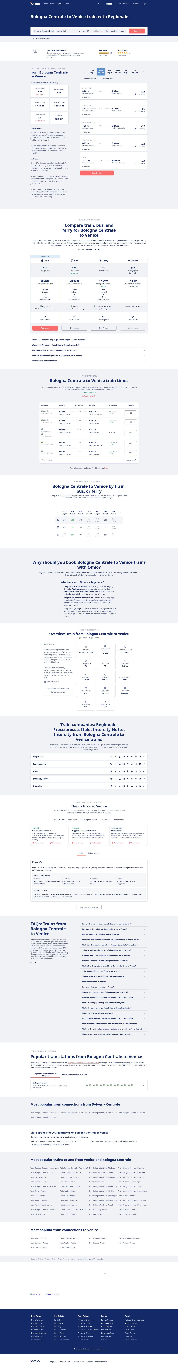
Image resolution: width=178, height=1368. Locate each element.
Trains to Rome (37, 1320)
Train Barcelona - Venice (127, 1209)
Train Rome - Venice (67, 1182)
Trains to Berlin (37, 1330)
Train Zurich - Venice (38, 1177)
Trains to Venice (37, 1326)
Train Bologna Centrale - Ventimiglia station (106, 1195)
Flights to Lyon (84, 1323)
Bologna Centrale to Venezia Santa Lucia (83, 1063)
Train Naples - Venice (68, 1191)
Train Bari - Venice (96, 1214)
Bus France (58, 1323)
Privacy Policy (78, 1361)
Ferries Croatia (107, 1323)
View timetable (40, 121)
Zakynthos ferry (107, 1333)
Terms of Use (64, 1361)
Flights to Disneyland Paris (88, 1330)
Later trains (130, 460)
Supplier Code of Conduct (97, 1361)
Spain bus (58, 1320)
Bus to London (60, 1330)
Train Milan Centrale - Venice (129, 1238)
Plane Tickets (83, 1316)
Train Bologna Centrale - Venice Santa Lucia (106, 1112)
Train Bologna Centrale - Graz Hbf (102, 1205)
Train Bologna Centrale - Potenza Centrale (105, 1200)
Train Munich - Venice (126, 1195)
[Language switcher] (110, 3)
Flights (59, 4)
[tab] (89, 78)
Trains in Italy (50, 1259)
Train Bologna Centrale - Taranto (130, 1186)
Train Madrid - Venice (38, 1200)
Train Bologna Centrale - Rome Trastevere (134, 1200)
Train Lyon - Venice (37, 1195)
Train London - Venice (68, 1214)
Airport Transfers (132, 1323)
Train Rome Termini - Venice (41, 1205)
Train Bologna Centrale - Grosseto (43, 1186)
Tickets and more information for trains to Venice (50, 1144)
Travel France (130, 1333)
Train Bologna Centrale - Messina (131, 1177)
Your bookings (124, 4)
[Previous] (57, 512)
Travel (127, 1316)
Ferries (66, 4)
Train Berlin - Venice (38, 1191)
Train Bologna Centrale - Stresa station (133, 1205)
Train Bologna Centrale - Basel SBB (131, 1172)
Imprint (53, 1361)
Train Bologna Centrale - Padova (42, 1209)
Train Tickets (36, 1316)
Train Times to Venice (66, 1259)
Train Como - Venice (67, 1247)
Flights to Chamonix (86, 1320)
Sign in (145, 4)
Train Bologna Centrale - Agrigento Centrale (106, 1177)
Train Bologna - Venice (39, 1243)
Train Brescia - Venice (97, 1243)
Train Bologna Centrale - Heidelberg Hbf (104, 1186)
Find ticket (39, 94)
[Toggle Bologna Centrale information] (143, 1085)
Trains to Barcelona (39, 1333)
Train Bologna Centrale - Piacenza (131, 1168)
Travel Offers (130, 1326)
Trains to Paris (37, 1323)
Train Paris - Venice (37, 1214)
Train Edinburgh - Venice (69, 1177)
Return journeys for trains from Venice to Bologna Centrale (54, 1141)
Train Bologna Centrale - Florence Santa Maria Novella (51, 1112)
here (106, 468)
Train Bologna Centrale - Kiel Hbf (101, 1191)
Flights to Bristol (84, 1333)
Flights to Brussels (85, 1326)
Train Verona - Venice (126, 1243)
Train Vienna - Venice (38, 1182)
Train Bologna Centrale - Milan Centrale (75, 1112)
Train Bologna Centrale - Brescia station (133, 1191)
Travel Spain (129, 1330)
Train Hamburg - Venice (98, 1209)
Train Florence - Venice (68, 1200)
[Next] (143, 71)
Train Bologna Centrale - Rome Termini (133, 1112)
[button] (84, 31)
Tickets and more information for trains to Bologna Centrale (113, 1141)
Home (32, 1259)
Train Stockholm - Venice (127, 1214)
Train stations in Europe (134, 1320)
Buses (52, 4)
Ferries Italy (106, 1330)
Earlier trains (48, 460)
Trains (46, 4)
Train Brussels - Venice (68, 1205)
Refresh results (87, 396)
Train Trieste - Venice (38, 1247)
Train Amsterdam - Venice (70, 1186)
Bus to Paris (59, 1333)
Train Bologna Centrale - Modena (102, 1168)
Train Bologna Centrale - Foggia (42, 1172)
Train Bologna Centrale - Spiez (130, 1182)
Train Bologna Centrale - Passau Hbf (74, 1168)
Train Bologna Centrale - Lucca (71, 1172)
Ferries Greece (107, 1320)
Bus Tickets (59, 1316)
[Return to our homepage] (37, 3)
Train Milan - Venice (67, 1195)
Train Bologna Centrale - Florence (43, 1117)
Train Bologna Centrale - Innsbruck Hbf (45, 1168)
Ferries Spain (106, 1326)
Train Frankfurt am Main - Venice (101, 1172)
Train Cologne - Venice (97, 1182)
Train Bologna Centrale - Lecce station (74, 1209)
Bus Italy (57, 1326)
